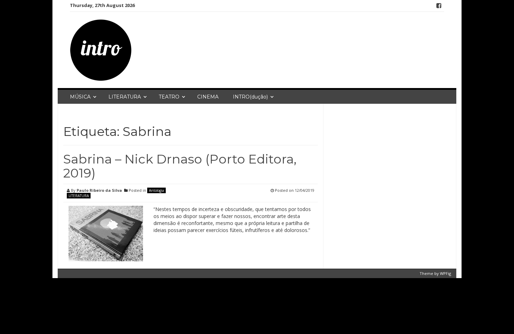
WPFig (445, 273)
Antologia (156, 190)
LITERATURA (124, 97)
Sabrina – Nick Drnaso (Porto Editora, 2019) (180, 166)
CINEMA (208, 97)
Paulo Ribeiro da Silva (99, 190)
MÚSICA (80, 97)
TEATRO (169, 97)
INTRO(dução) (250, 97)
